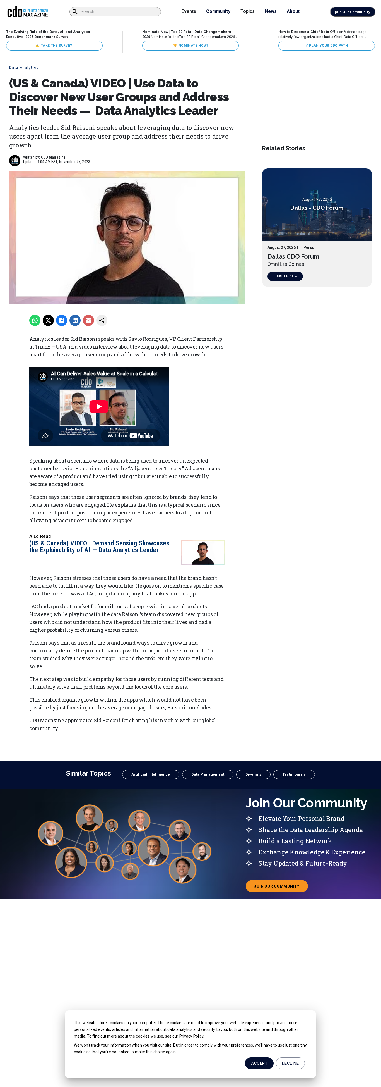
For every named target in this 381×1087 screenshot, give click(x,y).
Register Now (285, 276)
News (271, 11)
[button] (150, 774)
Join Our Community (352, 11)
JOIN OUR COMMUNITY (281, 888)
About (293, 11)
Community (218, 11)
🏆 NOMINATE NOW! (190, 45)
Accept (259, 1063)
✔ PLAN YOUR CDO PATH (326, 45)
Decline (290, 1063)
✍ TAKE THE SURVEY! (54, 45)
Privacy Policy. (191, 1036)
